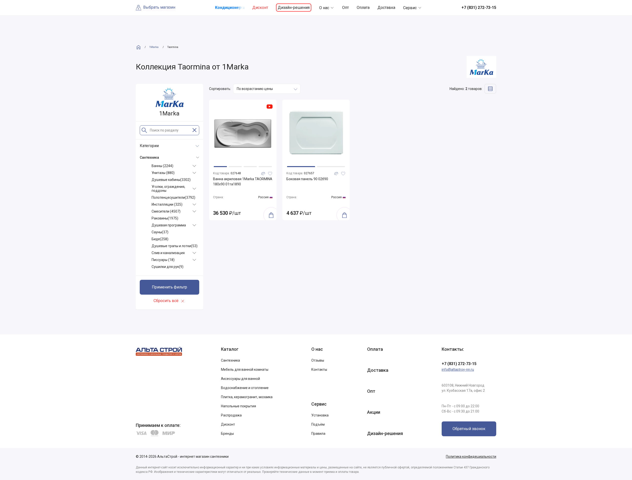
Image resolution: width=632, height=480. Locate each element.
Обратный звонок (469, 428)
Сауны (160, 232)
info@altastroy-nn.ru (458, 369)
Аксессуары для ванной (240, 379)
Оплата (363, 7)
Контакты (319, 369)
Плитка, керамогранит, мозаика (247, 397)
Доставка (386, 7)
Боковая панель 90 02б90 (307, 179)
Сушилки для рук (167, 267)
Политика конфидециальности (471, 456)
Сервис (410, 7)
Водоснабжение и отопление (245, 388)
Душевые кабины (171, 180)
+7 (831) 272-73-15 (459, 363)
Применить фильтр (169, 287)
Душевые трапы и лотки (175, 246)
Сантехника (230, 360)
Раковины (165, 218)
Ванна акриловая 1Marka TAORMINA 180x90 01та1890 (242, 181)
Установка (320, 415)
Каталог (229, 349)
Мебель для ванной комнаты (244, 369)
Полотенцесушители (173, 197)
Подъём (318, 424)
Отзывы (317, 360)
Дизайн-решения (294, 7)
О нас (324, 7)
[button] (220, 166)
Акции (373, 412)
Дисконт (260, 7)
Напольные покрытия (238, 406)
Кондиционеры (229, 7)
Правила (318, 434)
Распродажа (231, 415)
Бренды (227, 434)
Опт (345, 7)
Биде (160, 239)
